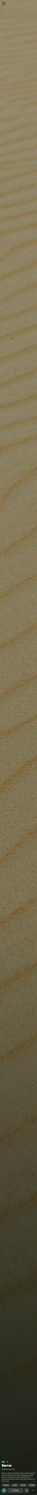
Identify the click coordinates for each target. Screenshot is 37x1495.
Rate (16, 1490)
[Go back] (4, 3)
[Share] (26, 1490)
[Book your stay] (4, 1490)
